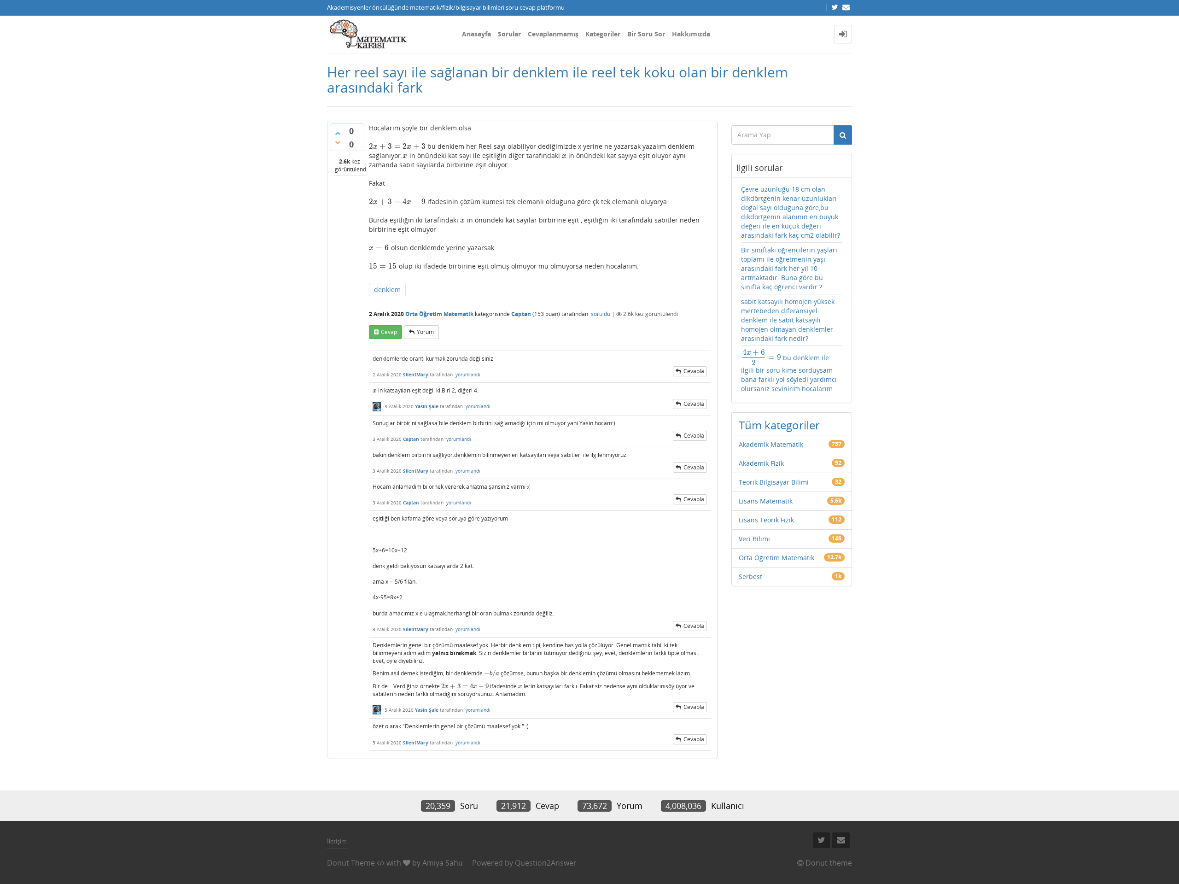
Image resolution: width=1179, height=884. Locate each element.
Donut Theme (351, 863)
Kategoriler (602, 33)
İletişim (337, 841)
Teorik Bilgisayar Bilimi (774, 482)
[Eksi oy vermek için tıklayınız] (338, 142)
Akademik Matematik (771, 444)
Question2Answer (546, 863)
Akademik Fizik (761, 463)
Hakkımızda (691, 33)
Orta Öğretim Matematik (439, 314)
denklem (387, 289)
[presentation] (397, 146)
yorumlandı (467, 374)
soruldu (600, 314)
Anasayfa (476, 33)
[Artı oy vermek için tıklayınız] (338, 133)
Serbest (750, 576)
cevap (389, 332)
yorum (425, 332)
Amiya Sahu (442, 863)
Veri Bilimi (754, 538)
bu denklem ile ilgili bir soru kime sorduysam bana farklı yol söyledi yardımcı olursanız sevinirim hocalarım (789, 371)
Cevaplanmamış (553, 33)
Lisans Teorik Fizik (766, 519)
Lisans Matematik (766, 501)
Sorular (509, 33)
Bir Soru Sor (646, 33)
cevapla (693, 371)
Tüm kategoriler (779, 425)
